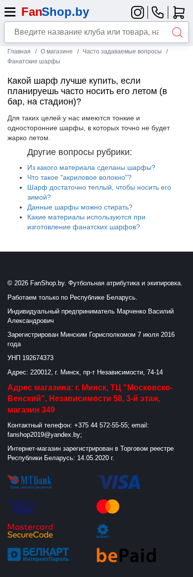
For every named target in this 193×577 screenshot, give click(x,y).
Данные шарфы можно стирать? (80, 207)
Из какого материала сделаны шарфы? (91, 167)
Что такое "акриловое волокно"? (79, 177)
